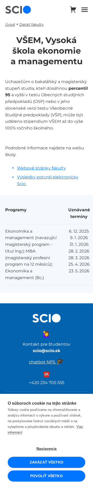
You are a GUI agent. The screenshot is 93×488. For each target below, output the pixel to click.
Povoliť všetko (46, 476)
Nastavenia (46, 449)
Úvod (10, 24)
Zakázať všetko (47, 462)
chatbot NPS (46, 362)
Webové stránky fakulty (41, 168)
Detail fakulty (31, 24)
